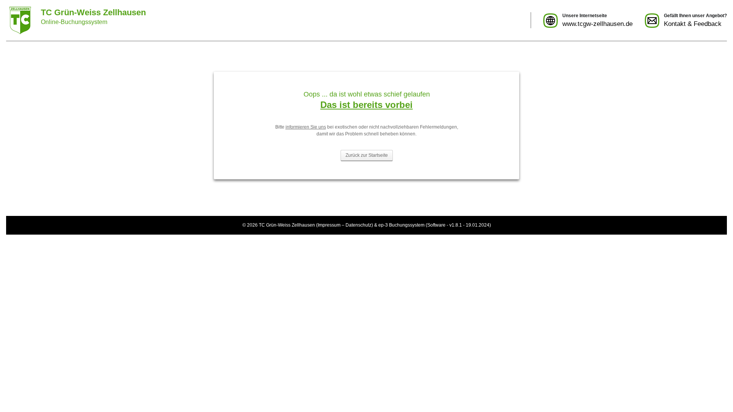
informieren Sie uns (306, 127)
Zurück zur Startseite (367, 155)
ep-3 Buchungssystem (401, 225)
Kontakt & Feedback (693, 23)
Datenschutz (358, 225)
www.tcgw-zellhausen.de (597, 23)
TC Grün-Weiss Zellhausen (287, 225)
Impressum (329, 225)
